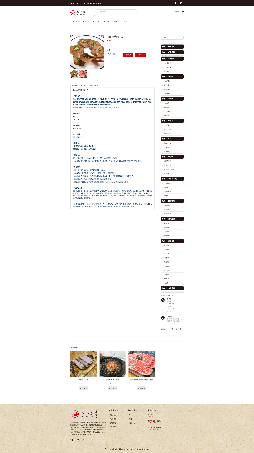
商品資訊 (74, 85)
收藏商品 (132, 423)
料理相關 (167, 266)
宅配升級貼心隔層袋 (155, 421)
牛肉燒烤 (167, 103)
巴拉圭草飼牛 (168, 183)
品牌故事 (113, 415)
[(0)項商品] (181, 13)
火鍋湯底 (167, 274)
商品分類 (113, 419)
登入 (130, 415)
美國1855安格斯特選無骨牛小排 (141, 379)
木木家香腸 (167, 63)
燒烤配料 (167, 111)
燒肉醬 (166, 283)
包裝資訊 (83, 85)
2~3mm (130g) (120, 50)
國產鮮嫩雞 (167, 213)
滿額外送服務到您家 (155, 427)
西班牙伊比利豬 (169, 169)
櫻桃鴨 (166, 187)
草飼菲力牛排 (83, 379)
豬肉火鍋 (167, 81)
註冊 (130, 419)
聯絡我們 (117, 21)
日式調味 (167, 258)
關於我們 (76, 21)
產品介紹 (96, 21)
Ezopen (131, 449)
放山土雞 (167, 205)
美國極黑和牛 (168, 143)
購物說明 (107, 21)
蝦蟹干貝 (167, 227)
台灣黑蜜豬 (167, 161)
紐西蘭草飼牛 (168, 191)
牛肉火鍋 (167, 93)
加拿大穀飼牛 (168, 125)
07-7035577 (76, 3)
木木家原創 (167, 71)
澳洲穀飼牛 (167, 129)
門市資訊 (151, 415)
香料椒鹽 (167, 249)
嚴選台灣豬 (167, 165)
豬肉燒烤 (167, 107)
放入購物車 (128, 55)
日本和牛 (167, 147)
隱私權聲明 (113, 427)
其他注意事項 (94, 85)
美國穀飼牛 (167, 133)
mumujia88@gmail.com (94, 3)
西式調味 (167, 262)
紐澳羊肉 (167, 195)
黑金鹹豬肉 (167, 67)
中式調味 (167, 254)
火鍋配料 (167, 89)
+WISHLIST (140, 55)
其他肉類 (167, 85)
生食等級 (167, 231)
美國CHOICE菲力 (112, 379)
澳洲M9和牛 (168, 151)
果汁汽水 (167, 270)
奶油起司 (167, 279)
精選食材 (167, 173)
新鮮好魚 (167, 223)
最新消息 (86, 21)
